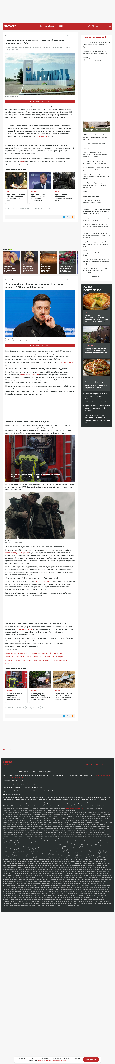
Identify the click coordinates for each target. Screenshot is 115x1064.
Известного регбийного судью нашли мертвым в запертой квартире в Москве (96, 235)
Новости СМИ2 (8, 749)
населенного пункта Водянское (17, 553)
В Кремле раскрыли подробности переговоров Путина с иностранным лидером (96, 154)
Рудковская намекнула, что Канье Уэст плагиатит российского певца (95, 227)
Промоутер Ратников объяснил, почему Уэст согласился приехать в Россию (96, 137)
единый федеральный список (75, 808)
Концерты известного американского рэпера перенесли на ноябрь (96, 176)
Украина (49, 209)
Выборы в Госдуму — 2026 (51, 26)
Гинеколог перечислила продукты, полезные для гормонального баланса (93, 203)
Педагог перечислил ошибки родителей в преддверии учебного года (95, 244)
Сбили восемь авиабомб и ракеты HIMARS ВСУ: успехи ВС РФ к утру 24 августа (34, 653)
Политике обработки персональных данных (53, 1061)
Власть (9, 191)
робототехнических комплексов (25, 428)
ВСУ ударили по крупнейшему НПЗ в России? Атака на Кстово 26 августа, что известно (96, 211)
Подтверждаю (91, 1060)
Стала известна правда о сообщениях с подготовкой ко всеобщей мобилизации (94, 146)
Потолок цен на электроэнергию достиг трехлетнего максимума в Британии (96, 45)
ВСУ (35, 708)
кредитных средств (25, 629)
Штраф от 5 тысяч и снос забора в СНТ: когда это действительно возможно (96, 351)
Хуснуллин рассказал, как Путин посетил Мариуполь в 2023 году (16, 198)
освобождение (23, 209)
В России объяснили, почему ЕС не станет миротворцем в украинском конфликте (96, 262)
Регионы (34, 191)
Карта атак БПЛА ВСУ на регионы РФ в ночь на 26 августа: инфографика (64, 697)
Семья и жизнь (90, 345)
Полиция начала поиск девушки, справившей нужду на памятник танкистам (96, 270)
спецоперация (37, 209)
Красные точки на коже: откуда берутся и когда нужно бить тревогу (97, 408)
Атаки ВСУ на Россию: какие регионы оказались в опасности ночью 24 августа (34, 657)
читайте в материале (65, 362)
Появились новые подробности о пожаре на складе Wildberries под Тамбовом (14, 698)
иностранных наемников (29, 375)
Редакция (6, 765)
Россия (57, 690)
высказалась (42, 136)
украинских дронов (42, 581)
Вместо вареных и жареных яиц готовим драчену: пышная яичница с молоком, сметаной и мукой (96, 319)
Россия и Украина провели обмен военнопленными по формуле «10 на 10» (96, 185)
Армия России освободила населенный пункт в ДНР (63, 198)
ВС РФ (28, 708)
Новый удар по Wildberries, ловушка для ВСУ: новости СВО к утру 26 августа (40, 697)
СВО (42, 708)
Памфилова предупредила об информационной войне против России (95, 253)
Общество (88, 312)
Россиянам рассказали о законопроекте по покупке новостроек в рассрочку (93, 194)
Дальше (95, 277)
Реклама (6, 767)
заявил (22, 161)
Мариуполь (11, 209)
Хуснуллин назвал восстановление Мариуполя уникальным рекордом (38, 198)
